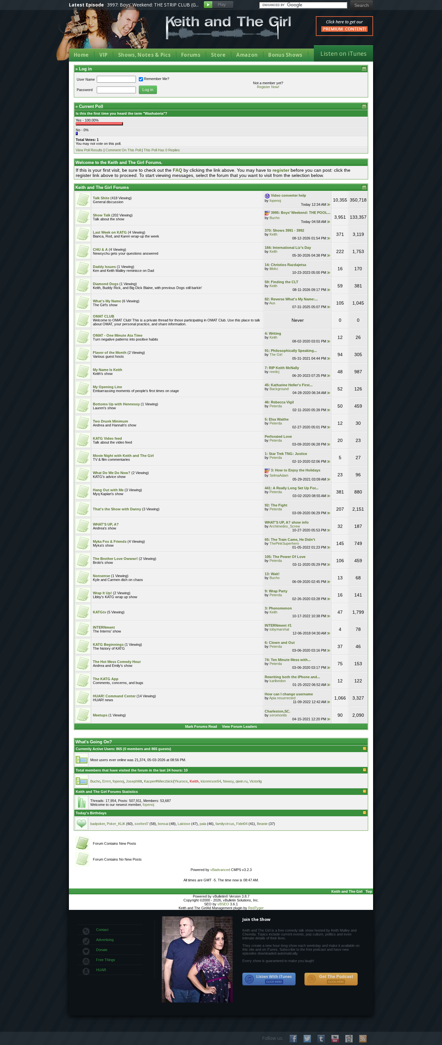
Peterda (276, 406)
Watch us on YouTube (335, 1038)
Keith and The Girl (346, 891)
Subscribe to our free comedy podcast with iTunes (269, 979)
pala (203, 824)
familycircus (224, 824)
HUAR (101, 970)
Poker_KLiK (116, 824)
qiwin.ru (242, 781)
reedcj (274, 372)
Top (369, 891)
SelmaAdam (279, 475)
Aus (272, 303)
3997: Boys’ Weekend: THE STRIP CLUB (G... (153, 5)
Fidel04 (242, 824)
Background (279, 389)
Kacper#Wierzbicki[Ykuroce (166, 781)
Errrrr (106, 781)
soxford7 (142, 824)
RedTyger (256, 908)
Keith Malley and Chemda (107, 33)
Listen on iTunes (343, 53)
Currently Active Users (95, 749)
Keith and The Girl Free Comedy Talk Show (228, 27)
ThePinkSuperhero (284, 543)
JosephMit (134, 781)
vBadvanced (220, 870)
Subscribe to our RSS (363, 1038)
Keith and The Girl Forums (102, 187)
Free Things (105, 960)
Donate (101, 950)
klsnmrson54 (211, 781)
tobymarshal (279, 629)
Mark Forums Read (201, 726)
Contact (102, 930)
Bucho (275, 218)
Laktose (184, 824)
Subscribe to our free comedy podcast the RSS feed (331, 979)
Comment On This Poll (123, 150)
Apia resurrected (282, 698)
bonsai (163, 824)
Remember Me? (156, 79)
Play (219, 5)
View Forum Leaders (239, 726)
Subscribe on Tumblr (321, 1038)
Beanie (262, 824)
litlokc (274, 269)
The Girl (276, 354)
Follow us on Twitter (307, 1038)
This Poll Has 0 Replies (162, 150)
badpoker (97, 824)
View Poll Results (89, 150)
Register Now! (268, 87)
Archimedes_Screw (284, 526)
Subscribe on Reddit (349, 1038)
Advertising (105, 940)
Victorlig (255, 781)
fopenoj (275, 201)
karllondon (278, 681)
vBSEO (223, 904)
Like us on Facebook (293, 1038)
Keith (273, 234)
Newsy (228, 781)
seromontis (278, 715)
